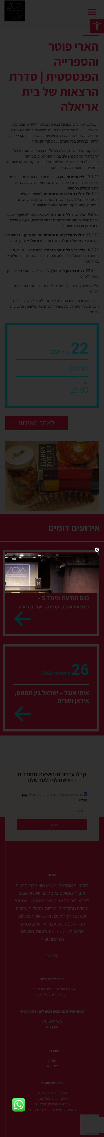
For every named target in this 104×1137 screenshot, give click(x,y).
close (97, 550)
